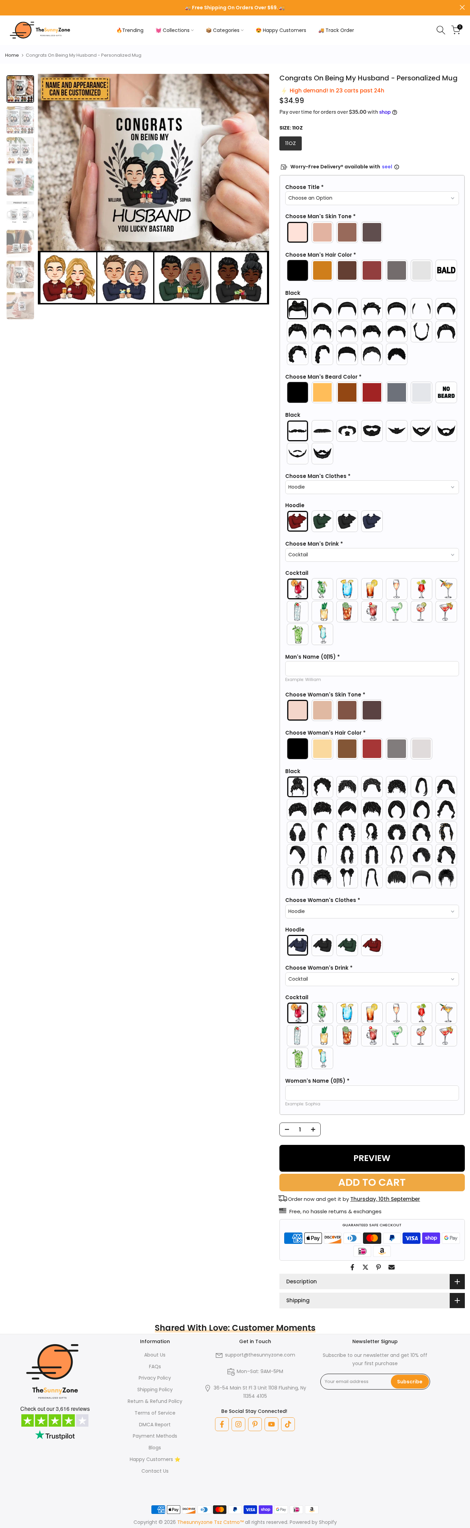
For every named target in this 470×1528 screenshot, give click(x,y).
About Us (154, 1354)
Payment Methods (155, 1435)
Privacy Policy (155, 1377)
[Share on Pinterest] (378, 1267)
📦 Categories (222, 30)
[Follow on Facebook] (222, 1424)
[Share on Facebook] (352, 1267)
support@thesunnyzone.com (260, 1354)
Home (12, 55)
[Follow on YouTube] (271, 1424)
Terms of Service (155, 1412)
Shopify (328, 1522)
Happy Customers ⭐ (155, 1459)
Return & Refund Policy (155, 1401)
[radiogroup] (372, 232)
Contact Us (155, 1471)
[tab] (20, 89)
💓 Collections (173, 30)
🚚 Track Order (336, 30)
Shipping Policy (155, 1389)
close (7, 7)
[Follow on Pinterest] (255, 1424)
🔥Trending (129, 30)
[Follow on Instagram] (238, 1424)
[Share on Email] (391, 1267)
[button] (372, 187)
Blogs (155, 1447)
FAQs (155, 1366)
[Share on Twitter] (365, 1267)
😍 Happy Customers (281, 30)
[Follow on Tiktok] (288, 1424)
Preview (372, 1158)
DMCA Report (155, 1424)
